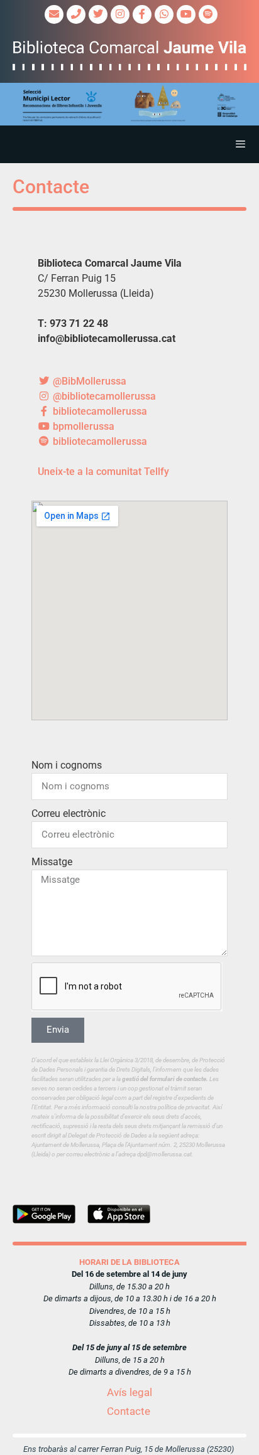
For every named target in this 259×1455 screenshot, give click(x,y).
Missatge (51, 862)
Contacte (128, 1411)
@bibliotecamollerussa (103, 396)
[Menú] (129, 144)
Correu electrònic (68, 813)
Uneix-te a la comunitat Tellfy (103, 471)
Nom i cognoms (66, 765)
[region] (129, 104)
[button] (129, 104)
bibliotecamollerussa (98, 411)
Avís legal (129, 1392)
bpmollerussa (82, 426)
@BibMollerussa (88, 381)
